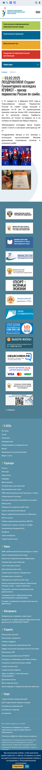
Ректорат (5, 472)
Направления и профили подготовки (16, 616)
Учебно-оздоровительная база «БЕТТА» (17, 521)
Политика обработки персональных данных (19, 736)
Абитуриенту (10, 611)
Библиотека (6, 504)
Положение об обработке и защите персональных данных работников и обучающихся (16, 729)
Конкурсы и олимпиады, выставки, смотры (19, 659)
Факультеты (6, 475)
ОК (27, 766)
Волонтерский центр (10, 683)
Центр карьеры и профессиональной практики (20, 687)
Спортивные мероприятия (12, 706)
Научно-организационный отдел (15, 555)
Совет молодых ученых (11, 566)
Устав (4, 434)
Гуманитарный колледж (11, 496)
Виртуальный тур (10, 43)
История (5, 431)
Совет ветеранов (8, 535)
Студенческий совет (10, 539)
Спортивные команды (10, 710)
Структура (9, 463)
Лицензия (6, 438)
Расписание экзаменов (11, 638)
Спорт (7, 694)
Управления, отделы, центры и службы (17, 525)
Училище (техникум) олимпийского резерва (19, 500)
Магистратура (7, 482)
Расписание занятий (10, 635)
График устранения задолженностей (16, 645)
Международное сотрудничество (15, 445)
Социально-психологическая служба (16, 663)
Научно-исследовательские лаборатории (18, 559)
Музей (4, 449)
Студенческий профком (11, 670)
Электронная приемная (13, 34)
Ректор (4, 468)
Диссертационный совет (12, 489)
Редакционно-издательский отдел (15, 507)
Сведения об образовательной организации (16, 54)
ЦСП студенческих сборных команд (16, 703)
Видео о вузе (7, 456)
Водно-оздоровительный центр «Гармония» (19, 514)
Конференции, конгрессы (12, 576)
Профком (5, 532)
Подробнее (18, 766)
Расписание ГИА (8, 652)
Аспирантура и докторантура (13, 486)
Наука (7, 546)
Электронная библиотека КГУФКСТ (16, 656)
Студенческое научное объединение (16, 573)
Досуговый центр (9, 680)
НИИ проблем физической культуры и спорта (20, 493)
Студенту (8, 629)
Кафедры (5, 479)
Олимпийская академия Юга (13, 528)
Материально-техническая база (14, 452)
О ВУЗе (7, 426)
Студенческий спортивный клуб (14, 699)
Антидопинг (6, 713)
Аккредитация (7, 442)
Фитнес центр (7, 518)
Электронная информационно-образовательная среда (16, 25)
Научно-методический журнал (14, 511)
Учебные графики (9, 642)
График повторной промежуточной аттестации (20, 649)
